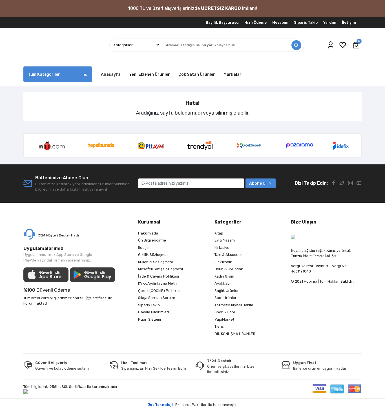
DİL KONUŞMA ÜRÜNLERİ (235, 334)
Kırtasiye (221, 247)
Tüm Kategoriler (44, 74)
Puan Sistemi (149, 319)
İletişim (349, 22)
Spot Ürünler (225, 298)
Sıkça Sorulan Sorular (156, 298)
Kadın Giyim (224, 276)
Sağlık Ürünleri (227, 291)
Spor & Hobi (224, 312)
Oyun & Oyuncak (228, 269)
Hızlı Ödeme (255, 22)
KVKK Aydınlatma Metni (158, 283)
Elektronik (223, 262)
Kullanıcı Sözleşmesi (155, 262)
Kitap (218, 233)
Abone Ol (258, 183)
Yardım (329, 22)
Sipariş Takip (306, 22)
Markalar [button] (233, 74)
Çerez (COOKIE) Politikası (160, 291)
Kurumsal (149, 222)
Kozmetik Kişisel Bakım (233, 305)
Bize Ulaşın (304, 222)
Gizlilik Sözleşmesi (153, 255)
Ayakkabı (222, 283)
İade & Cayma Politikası (158, 276)
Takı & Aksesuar (228, 255)
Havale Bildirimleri (153, 312)
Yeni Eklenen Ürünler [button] (149, 74)
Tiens (219, 326)
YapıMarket (224, 319)
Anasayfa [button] (111, 74)
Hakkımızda (148, 233)
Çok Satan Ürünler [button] (196, 74)
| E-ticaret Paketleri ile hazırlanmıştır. (192, 405)
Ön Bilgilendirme (152, 240)
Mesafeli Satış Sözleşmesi (160, 269)
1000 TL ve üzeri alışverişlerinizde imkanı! (192, 8)
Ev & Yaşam (224, 240)
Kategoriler (228, 222)
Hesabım (280, 22)
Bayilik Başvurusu (222, 22)
